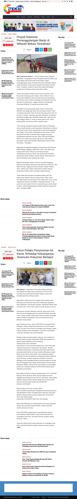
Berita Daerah (12, 34)
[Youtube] (72, 1)
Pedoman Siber (36, 497)
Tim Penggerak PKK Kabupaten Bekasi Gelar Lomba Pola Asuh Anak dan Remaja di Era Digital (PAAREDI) (8, 60)
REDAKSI (44, 497)
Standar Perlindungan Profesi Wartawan (58, 497)
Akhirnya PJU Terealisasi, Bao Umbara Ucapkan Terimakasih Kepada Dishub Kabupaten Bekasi (8, 96)
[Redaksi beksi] (4, 41)
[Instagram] (65, 1)
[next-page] (62, 85)
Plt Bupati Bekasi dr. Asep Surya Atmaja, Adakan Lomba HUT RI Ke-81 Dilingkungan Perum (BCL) (38, 220)
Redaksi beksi (9, 41)
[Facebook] (63, 1)
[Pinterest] (46, 49)
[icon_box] (45, 2)
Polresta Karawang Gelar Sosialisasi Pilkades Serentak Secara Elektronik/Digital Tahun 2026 (38, 228)
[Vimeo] (69, 1)
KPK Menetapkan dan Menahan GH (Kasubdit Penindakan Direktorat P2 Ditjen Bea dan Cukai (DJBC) (8, 83)
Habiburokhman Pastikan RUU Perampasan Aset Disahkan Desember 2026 (8, 72)
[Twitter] (67, 1)
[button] (71, 17)
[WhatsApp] (50, 49)
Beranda (3, 34)
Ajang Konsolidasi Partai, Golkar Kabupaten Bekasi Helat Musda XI (70, 80)
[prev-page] (59, 85)
